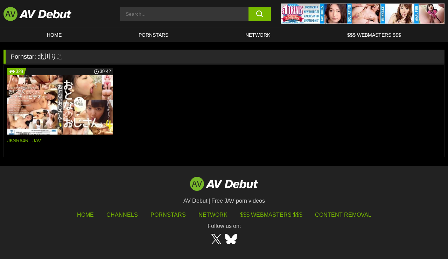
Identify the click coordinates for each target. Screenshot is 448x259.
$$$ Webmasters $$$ (374, 35)
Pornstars (153, 35)
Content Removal (343, 215)
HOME (54, 35)
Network (257, 35)
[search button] (259, 14)
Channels (122, 215)
